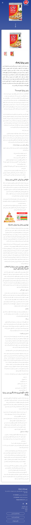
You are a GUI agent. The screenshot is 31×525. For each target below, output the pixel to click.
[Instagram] (23, 503)
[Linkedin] (26, 503)
